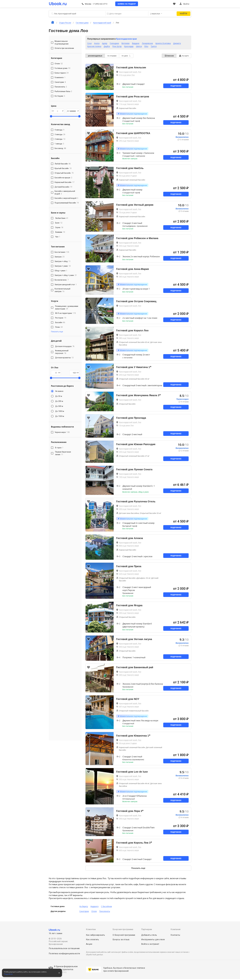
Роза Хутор (117, 46)
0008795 (62, 972)
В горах (59, 448)
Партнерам (146, 929)
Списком (170, 56)
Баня (58, 223)
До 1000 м (59, 411)
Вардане (135, 43)
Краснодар (129, 46)
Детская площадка (64, 346)
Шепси (139, 46)
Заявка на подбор (127, 4)
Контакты (175, 935)
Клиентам (91, 929)
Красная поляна (94, 46)
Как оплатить (92, 939)
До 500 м (59, 406)
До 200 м (59, 401)
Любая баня (61, 218)
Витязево (126, 43)
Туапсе (154, 46)
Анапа (97, 43)
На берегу (83, 906)
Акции (89, 944)
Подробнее (175, 86)
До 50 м (58, 396)
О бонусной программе (124, 935)
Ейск (146, 46)
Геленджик (114, 43)
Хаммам (60, 232)
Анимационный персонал (61, 352)
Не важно (59, 391)
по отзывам (111, 56)
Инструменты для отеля (153, 939)
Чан (57, 237)
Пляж (59, 327)
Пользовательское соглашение (64, 948)
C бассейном (106, 906)
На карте (185, 56)
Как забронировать (95, 935)
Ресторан (60, 318)
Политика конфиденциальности (64, 953)
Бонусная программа (123, 929)
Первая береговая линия (63, 453)
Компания (175, 929)
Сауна (59, 227)
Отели (94, 911)
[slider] (51, 116)
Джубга (107, 46)
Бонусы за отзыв (121, 939)
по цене (125, 56)
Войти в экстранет (150, 944)
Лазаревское (147, 43)
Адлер (104, 43)
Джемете (177, 43)
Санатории (84, 911)
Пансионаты (104, 911)
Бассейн (60, 322)
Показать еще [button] (57, 331)
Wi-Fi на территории (65, 313)
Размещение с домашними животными (66, 307)
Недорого (94, 906)
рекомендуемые (95, 56)
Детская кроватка (64, 358)
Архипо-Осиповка (163, 43)
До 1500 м (59, 416)
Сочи (89, 43)
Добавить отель (149, 935)
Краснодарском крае (126, 39)
